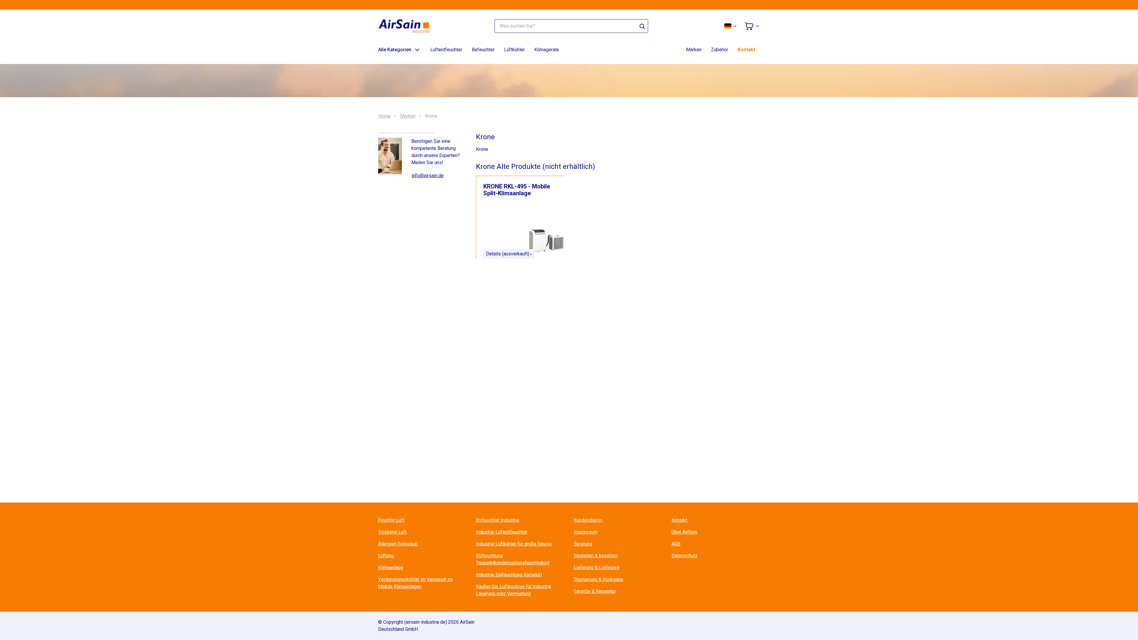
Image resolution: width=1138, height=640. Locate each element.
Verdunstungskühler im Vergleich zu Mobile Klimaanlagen (415, 583)
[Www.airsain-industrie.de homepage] (407, 26)
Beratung (583, 544)
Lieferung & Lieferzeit (596, 567)
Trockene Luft (392, 532)
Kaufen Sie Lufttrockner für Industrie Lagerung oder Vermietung (513, 590)
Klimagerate (546, 49)
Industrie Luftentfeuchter (502, 532)
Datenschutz (685, 556)
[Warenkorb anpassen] (752, 26)
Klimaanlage (390, 567)
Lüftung (386, 556)
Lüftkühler (514, 49)
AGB (676, 544)
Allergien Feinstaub (398, 544)
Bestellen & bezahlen (596, 556)
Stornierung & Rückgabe (598, 579)
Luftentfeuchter (446, 49)
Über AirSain (684, 532)
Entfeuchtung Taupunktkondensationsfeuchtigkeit (512, 559)
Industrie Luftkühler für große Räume (514, 544)
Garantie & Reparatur (595, 591)
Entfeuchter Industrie (497, 520)
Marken (693, 49)
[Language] (730, 26)
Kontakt (746, 49)
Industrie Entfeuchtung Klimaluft (509, 574)
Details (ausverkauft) (507, 254)
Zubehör (719, 49)
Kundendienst (588, 520)
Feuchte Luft (391, 520)
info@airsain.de (428, 175)
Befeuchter (483, 49)
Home (384, 116)
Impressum (585, 532)
